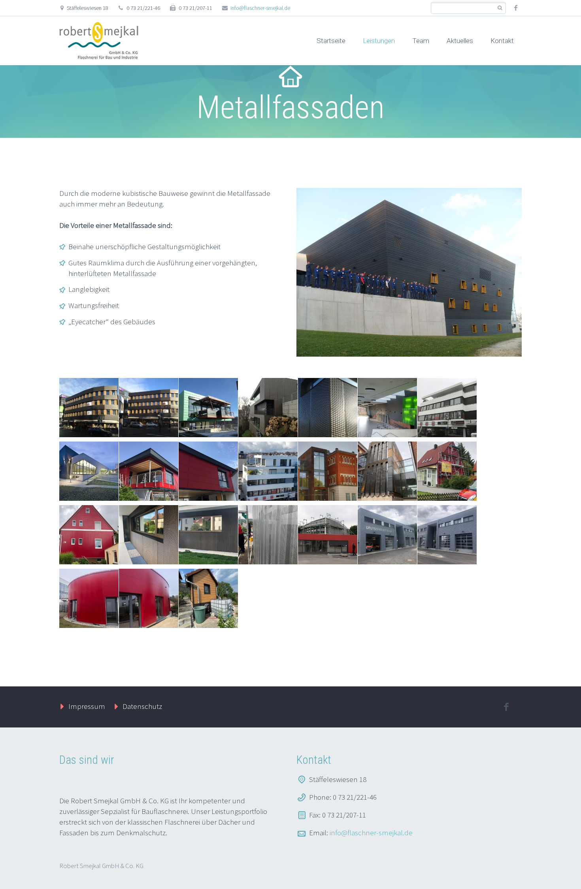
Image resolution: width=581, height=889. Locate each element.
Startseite (331, 41)
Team (420, 41)
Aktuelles (460, 41)
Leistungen (379, 41)
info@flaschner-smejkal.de (260, 7)
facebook (516, 8)
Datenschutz (142, 706)
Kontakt (502, 41)
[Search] (500, 8)
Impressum (86, 706)
